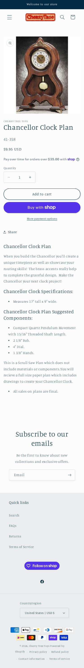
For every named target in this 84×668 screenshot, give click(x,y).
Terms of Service (21, 547)
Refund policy (60, 651)
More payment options (42, 218)
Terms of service (59, 658)
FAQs (13, 525)
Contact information (32, 658)
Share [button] (12, 232)
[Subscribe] (70, 475)
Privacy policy (38, 651)
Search (14, 515)
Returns (15, 536)
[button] (9, 17)
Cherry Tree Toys (39, 646)
